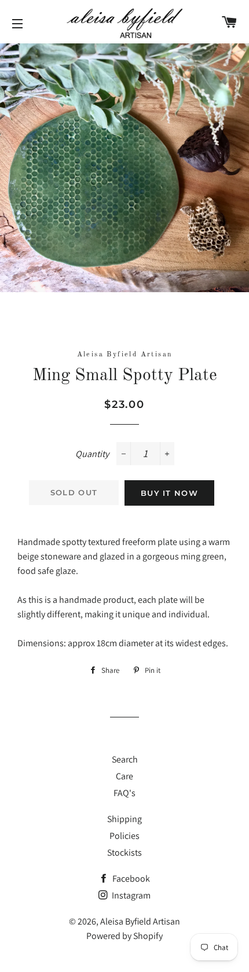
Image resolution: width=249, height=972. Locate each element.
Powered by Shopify (124, 936)
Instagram (130, 895)
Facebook (130, 878)
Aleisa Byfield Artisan (140, 921)
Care (124, 776)
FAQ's (124, 793)
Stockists (124, 852)
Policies (124, 836)
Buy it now (169, 493)
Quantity (92, 454)
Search (125, 759)
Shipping (124, 819)
